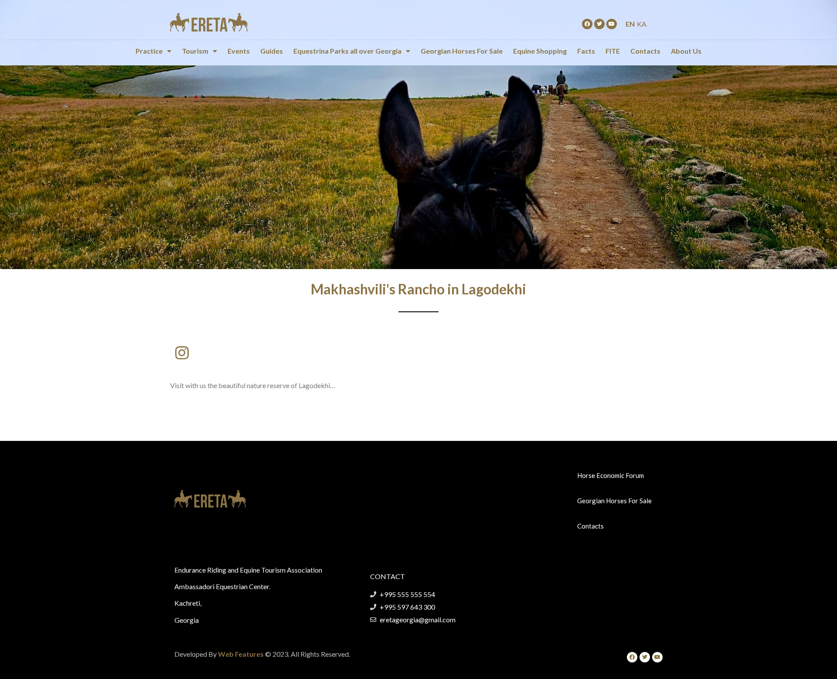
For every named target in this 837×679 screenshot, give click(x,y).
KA (641, 24)
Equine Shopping (540, 51)
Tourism (195, 51)
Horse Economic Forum (610, 475)
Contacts (645, 51)
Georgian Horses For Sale (462, 51)
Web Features (241, 654)
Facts (586, 51)
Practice (149, 51)
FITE (613, 51)
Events (239, 51)
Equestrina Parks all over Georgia (347, 51)
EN (630, 24)
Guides (271, 51)
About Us (686, 51)
